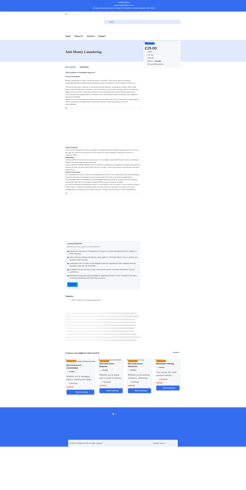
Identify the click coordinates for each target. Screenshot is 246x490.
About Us (78, 36)
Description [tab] (70, 67)
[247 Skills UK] (74, 22)
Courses (90, 36)
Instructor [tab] (84, 67)
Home (68, 36)
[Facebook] (175, 443)
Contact (101, 36)
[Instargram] (172, 443)
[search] (106, 22)
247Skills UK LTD (82, 443)
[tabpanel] (102, 181)
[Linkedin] (168, 443)
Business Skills (150, 43)
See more (176, 352)
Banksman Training (165, 364)
